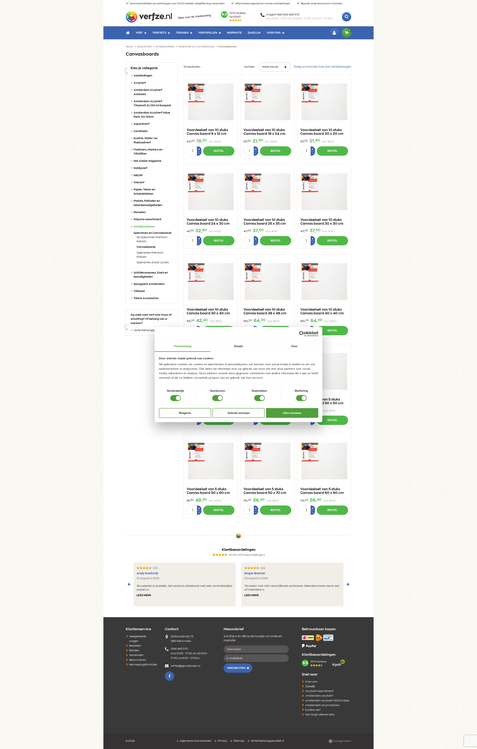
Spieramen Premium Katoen (150, 255)
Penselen (140, 212)
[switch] (217, 398)
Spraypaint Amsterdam (149, 284)
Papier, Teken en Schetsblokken (144, 191)
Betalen (134, 650)
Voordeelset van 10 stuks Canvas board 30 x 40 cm (208, 311)
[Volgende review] (348, 584)
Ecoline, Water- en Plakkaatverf (145, 140)
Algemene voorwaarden (195, 741)
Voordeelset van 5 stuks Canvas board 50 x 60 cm (208, 491)
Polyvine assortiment (147, 219)
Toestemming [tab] (182, 346)
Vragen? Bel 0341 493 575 (299, 16)
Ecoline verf (312, 710)
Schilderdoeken (150, 226)
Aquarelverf (141, 124)
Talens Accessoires (146, 298)
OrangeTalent (341, 741)
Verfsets (159, 33)
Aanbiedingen (143, 75)
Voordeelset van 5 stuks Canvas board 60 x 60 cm (322, 491)
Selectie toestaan (239, 412)
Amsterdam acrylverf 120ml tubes (327, 700)
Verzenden (136, 655)
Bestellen (135, 646)
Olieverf (139, 182)
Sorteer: (249, 67)
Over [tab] (294, 346)
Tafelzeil (139, 291)
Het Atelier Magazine (147, 161)
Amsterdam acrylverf (319, 696)
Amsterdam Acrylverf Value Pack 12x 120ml (152, 115)
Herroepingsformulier (143, 664)
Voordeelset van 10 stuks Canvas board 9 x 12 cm (207, 132)
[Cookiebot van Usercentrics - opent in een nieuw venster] (302, 334)
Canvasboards (152, 247)
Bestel (219, 151)
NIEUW (138, 175)
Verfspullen (207, 33)
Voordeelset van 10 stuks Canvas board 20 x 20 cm (321, 132)
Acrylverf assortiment (319, 691)
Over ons (274, 33)
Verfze (149, 16)
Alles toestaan (292, 412)
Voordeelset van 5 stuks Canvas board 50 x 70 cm (265, 491)
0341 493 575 (179, 649)
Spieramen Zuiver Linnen (153, 262)
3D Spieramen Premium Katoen (152, 239)
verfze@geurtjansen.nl (185, 666)
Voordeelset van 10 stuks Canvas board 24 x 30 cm (208, 221)
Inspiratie (234, 33)
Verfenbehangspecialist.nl (267, 741)
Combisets (141, 131)
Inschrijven (236, 668)
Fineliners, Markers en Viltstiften (148, 151)
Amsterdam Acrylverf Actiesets (148, 92)
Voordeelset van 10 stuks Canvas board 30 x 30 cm (321, 221)
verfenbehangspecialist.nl (150, 330)
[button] (169, 676)
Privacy (222, 741)
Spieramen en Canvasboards (153, 233)
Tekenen (182, 33)
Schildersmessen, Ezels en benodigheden (151, 274)
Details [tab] (238, 346)
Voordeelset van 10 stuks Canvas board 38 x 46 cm (265, 311)
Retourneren (137, 660)
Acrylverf (140, 83)
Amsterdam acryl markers (322, 705)
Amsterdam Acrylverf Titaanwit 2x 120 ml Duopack (152, 103)
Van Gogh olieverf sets (319, 714)
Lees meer (144, 595)
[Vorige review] (129, 584)
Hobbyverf (140, 168)
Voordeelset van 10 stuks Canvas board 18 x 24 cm (264, 132)
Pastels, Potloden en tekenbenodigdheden (148, 203)
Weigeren (185, 412)
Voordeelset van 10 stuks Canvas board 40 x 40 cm (322, 311)
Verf (139, 33)
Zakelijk (254, 33)
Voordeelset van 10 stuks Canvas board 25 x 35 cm (265, 221)
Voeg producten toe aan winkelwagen (322, 66)
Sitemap (238, 741)
